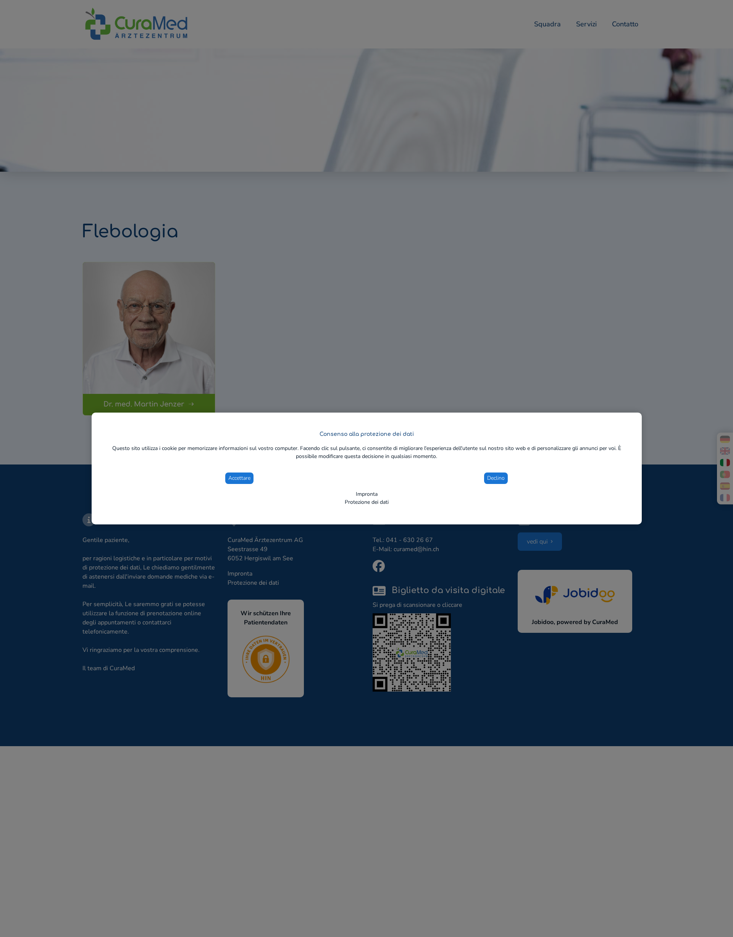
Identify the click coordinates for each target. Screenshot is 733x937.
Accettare (239, 478)
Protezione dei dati (367, 502)
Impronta (367, 494)
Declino (496, 478)
